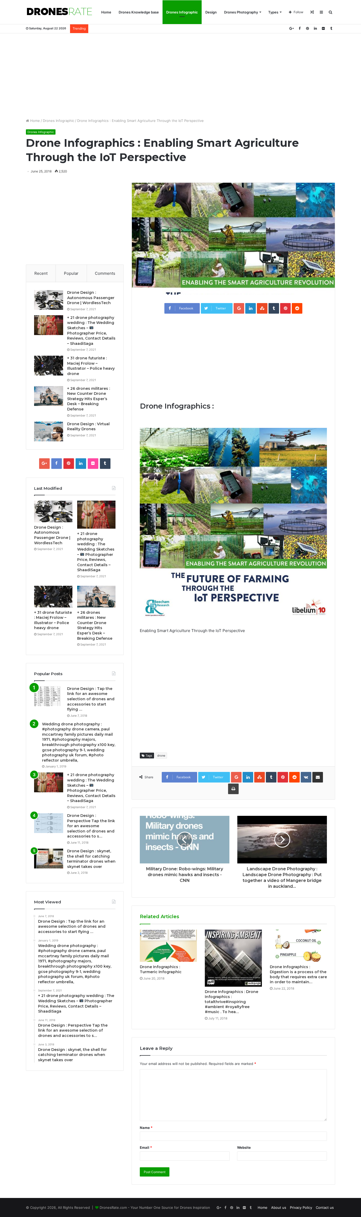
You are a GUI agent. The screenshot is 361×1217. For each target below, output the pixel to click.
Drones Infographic (182, 12)
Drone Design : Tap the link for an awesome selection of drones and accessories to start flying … (90, 699)
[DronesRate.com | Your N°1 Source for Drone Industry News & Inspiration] (59, 12)
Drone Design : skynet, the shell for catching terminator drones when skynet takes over (91, 859)
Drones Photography (241, 12)
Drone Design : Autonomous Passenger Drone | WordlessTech (90, 297)
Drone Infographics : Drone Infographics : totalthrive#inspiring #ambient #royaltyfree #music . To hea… (231, 1001)
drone (161, 755)
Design (211, 12)
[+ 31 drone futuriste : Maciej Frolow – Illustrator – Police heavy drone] (48, 366)
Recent (41, 273)
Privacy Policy (301, 1207)
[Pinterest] (307, 28)
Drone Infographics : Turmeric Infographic (161, 969)
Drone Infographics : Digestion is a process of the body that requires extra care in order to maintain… (298, 974)
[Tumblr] (331, 28)
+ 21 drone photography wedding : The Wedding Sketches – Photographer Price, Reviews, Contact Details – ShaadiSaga (91, 787)
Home (106, 12)
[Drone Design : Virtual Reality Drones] (48, 431)
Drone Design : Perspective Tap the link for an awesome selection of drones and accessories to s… (91, 826)
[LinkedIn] (315, 28)
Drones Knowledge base (139, 12)
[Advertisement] (180, 76)
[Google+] (291, 28)
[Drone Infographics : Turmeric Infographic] (168, 946)
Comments (105, 273)
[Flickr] (323, 28)
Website (244, 1147)
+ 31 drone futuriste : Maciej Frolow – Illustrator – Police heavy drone (91, 366)
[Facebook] (299, 28)
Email (146, 1147)
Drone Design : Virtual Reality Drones (88, 427)
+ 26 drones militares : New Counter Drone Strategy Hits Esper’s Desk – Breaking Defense (88, 398)
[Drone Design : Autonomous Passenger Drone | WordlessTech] (48, 300)
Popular (71, 273)
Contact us (325, 1207)
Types (273, 12)
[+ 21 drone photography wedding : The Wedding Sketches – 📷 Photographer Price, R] (48, 325)
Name (146, 1128)
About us (278, 1207)
